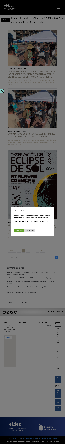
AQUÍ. (15, 223)
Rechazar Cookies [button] (29, 230)
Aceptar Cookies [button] (19, 230)
